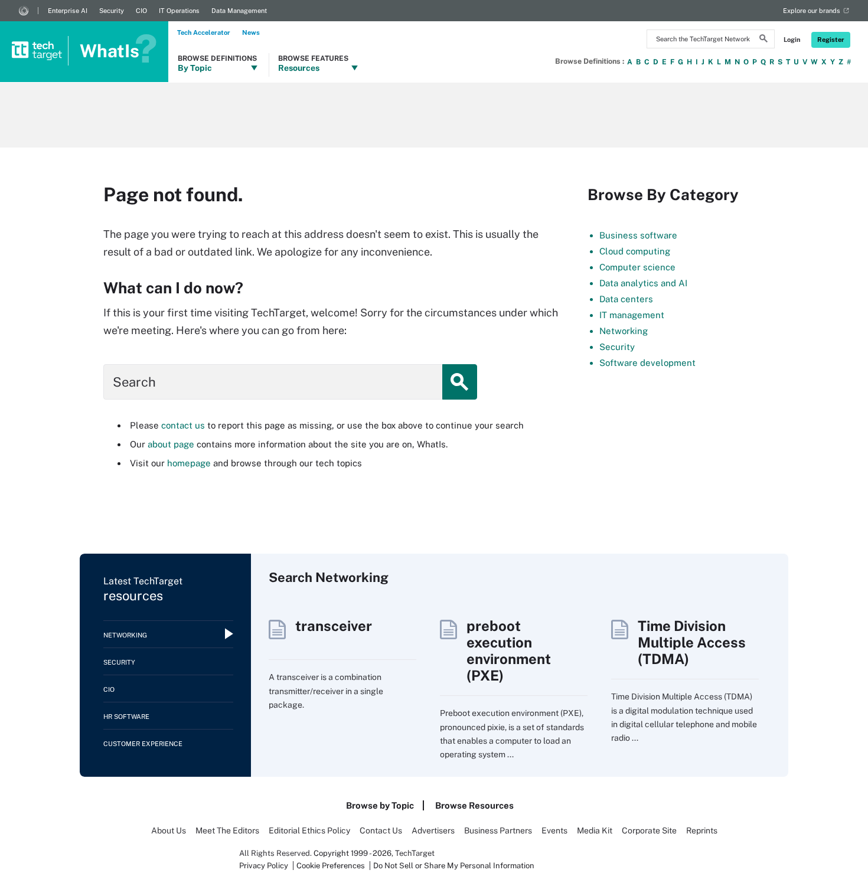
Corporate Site (649, 830)
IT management (631, 315)
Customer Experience (142, 743)
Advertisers (433, 830)
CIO (141, 10)
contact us (183, 425)
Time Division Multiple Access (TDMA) (692, 642)
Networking (623, 331)
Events (554, 830)
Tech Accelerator (203, 32)
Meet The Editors (227, 830)
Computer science (637, 267)
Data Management (239, 10)
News (251, 32)
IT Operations (179, 10)
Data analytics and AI (643, 283)
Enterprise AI (67, 10)
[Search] (763, 40)
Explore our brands (811, 10)
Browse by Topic (380, 805)
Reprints (701, 830)
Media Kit (594, 830)
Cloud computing (634, 251)
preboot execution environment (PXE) (508, 650)
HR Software (126, 716)
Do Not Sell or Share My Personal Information (453, 865)
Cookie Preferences (331, 865)
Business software (638, 235)
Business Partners (498, 830)
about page (171, 444)
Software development (647, 363)
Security (111, 10)
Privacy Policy (263, 865)
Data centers (626, 299)
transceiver (333, 625)
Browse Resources (474, 805)
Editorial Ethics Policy (309, 830)
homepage (189, 463)
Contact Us (381, 830)
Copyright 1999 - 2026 (352, 853)
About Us (168, 830)
